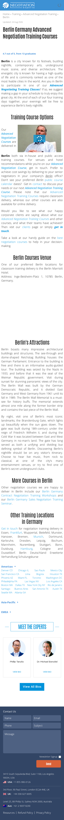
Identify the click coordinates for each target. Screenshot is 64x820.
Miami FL (22, 577)
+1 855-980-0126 (22, 782)
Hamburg (26, 548)
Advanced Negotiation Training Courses (25, 219)
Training (16, 14)
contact (37, 184)
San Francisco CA (10, 574)
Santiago (5, 588)
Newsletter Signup (48, 756)
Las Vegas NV (32, 581)
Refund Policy (25, 812)
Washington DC (54, 577)
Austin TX (57, 588)
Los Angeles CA (54, 581)
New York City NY (36, 585)
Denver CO (7, 570)
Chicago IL (23, 570)
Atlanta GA (20, 592)
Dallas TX (20, 585)
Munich (38, 536)
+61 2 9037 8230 (22, 805)
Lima (27, 574)
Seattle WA (6, 592)
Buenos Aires (21, 588)
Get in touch (9, 528)
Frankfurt (16, 532)
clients (26, 227)
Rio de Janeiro (55, 585)
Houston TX (56, 574)
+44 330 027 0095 (23, 793)
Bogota (40, 574)
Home (6, 14)
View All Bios (32, 687)
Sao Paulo (39, 570)
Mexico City (56, 570)
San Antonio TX (40, 588)
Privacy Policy (43, 812)
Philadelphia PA (9, 581)
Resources (9, 812)
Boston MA (7, 585)
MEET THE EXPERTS (32, 627)
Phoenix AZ (7, 577)
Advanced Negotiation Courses (8, 138)
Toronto (36, 577)
